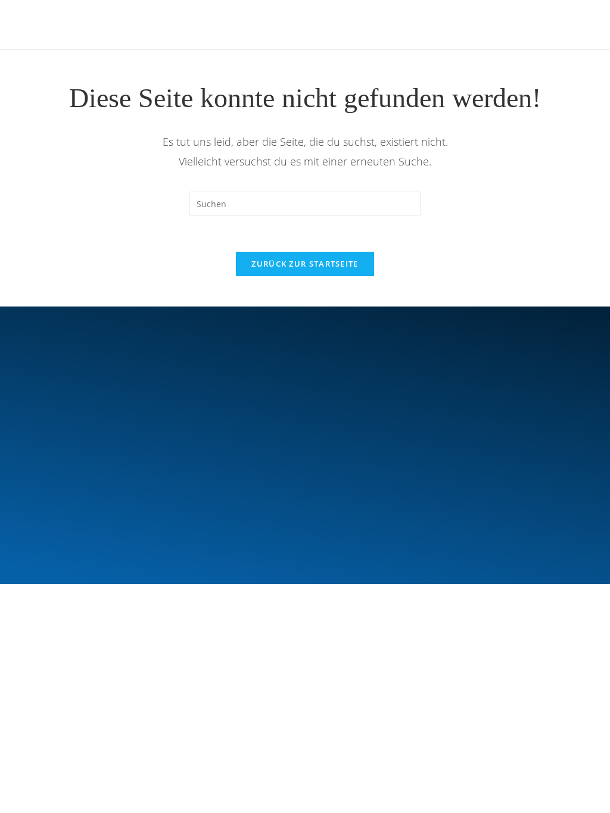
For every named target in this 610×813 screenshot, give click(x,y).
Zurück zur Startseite (304, 263)
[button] (521, 24)
